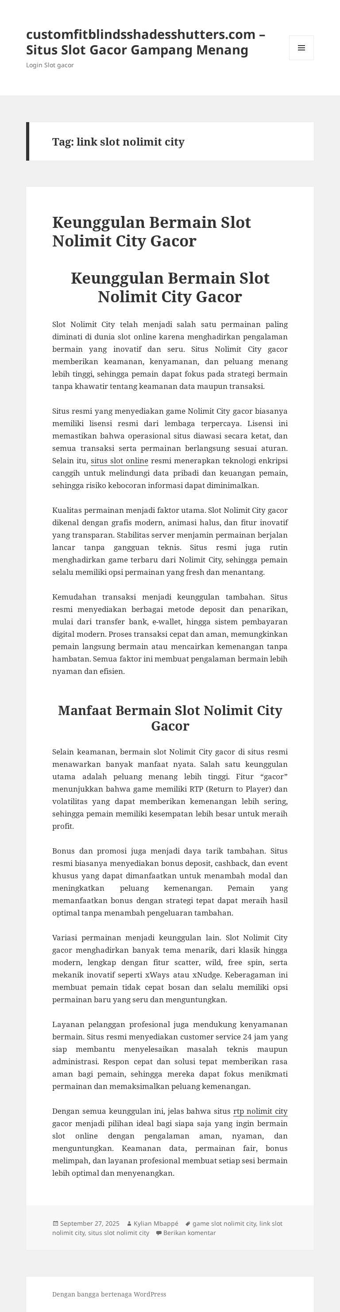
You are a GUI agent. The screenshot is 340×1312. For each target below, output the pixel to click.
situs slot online (119, 460)
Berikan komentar (189, 1232)
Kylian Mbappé (156, 1223)
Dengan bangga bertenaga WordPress (109, 1294)
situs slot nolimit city (118, 1232)
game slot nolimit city (224, 1223)
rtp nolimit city (260, 1111)
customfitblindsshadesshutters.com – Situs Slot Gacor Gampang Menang (146, 41)
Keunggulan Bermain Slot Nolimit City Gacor (151, 231)
